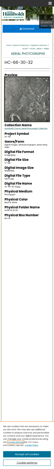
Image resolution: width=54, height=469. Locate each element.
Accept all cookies (27, 454)
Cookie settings (16, 442)
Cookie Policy (31, 445)
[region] (27, 445)
